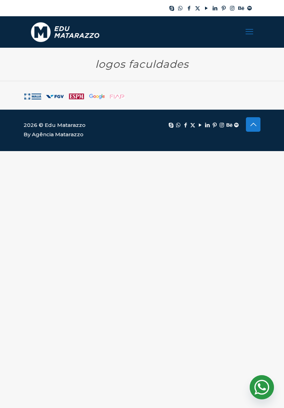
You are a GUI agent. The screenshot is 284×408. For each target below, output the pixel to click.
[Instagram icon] (232, 8)
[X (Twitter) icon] (197, 8)
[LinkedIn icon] (215, 8)
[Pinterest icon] (223, 8)
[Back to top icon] (253, 124)
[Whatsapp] (262, 387)
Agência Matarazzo (57, 134)
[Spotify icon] (249, 8)
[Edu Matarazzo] (65, 31)
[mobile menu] (249, 32)
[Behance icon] (240, 8)
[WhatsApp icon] (180, 8)
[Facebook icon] (189, 8)
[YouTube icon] (206, 8)
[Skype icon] (171, 8)
